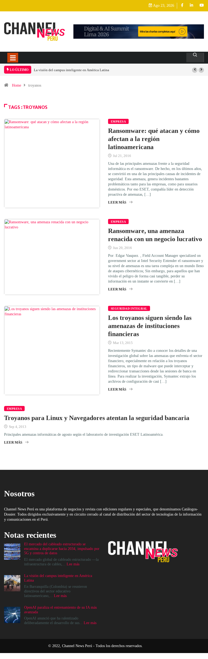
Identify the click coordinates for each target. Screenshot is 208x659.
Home (16, 85)
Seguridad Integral (129, 308)
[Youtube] (202, 6)
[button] (194, 70)
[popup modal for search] (195, 57)
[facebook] (182, 6)
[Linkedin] (191, 6)
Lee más (73, 564)
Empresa (118, 121)
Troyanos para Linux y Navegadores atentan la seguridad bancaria (96, 417)
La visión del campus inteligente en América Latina (71, 70)
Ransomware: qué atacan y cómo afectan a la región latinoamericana (154, 138)
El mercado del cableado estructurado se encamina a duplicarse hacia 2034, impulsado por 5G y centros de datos (61, 548)
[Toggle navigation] (12, 58)
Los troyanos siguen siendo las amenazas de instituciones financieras (149, 325)
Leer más (117, 202)
